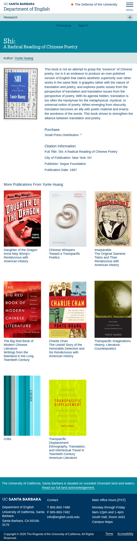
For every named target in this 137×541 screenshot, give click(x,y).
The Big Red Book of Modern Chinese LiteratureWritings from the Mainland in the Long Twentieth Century (19, 350)
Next (82, 25)
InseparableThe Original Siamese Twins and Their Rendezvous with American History (110, 257)
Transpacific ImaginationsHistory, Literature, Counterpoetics (113, 344)
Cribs (7, 439)
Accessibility (125, 533)
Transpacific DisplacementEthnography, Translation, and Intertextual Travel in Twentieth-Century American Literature (67, 448)
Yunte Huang (24, 58)
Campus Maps (102, 522)
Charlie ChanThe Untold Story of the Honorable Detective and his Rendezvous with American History (66, 348)
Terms (109, 533)
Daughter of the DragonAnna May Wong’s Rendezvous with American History (20, 255)
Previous (65, 25)
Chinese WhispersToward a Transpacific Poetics (64, 253)
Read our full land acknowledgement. (68, 487)
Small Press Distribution (62, 135)
